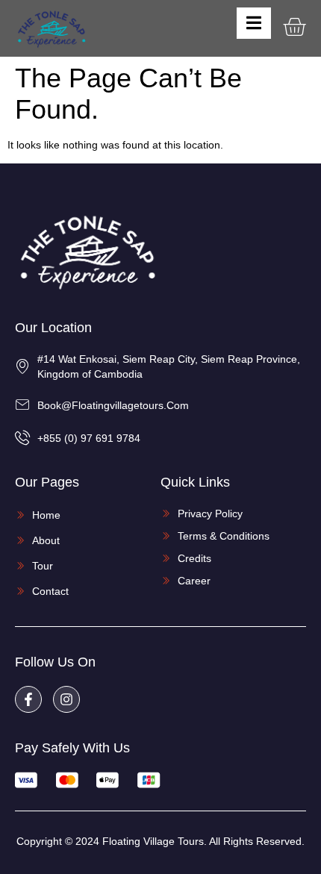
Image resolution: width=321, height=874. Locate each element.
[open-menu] (254, 23)
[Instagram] (66, 699)
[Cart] (294, 27)
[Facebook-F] (28, 699)
